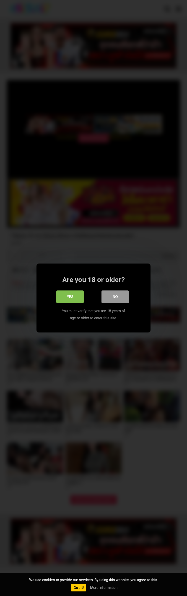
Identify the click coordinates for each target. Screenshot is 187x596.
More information (103, 587)
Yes (70, 297)
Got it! (78, 587)
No (115, 297)
